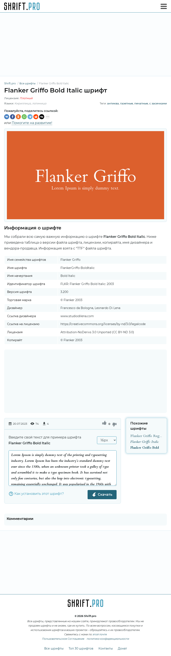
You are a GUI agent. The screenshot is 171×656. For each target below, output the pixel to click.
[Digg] (41, 116)
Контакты (105, 648)
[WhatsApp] (24, 116)
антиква (113, 103)
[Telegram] (30, 116)
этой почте (100, 634)
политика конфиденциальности (108, 638)
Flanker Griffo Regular (146, 436)
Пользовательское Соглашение (63, 638)
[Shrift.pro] (22, 6)
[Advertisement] (85, 44)
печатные (141, 103)
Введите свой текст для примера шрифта (45, 440)
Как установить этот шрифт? (39, 494)
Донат (122, 648)
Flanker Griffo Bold (144, 447)
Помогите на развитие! (32, 123)
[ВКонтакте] (6, 116)
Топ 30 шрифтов (81, 648)
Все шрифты (54, 648)
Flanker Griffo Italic (144, 441)
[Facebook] (12, 116)
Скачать (105, 494)
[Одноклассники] (18, 116)
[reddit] (35, 116)
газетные (126, 103)
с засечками (158, 103)
